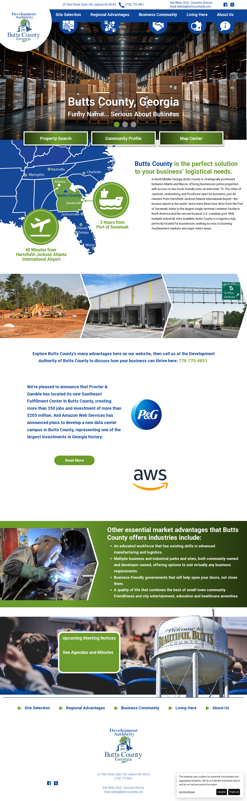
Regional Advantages (109, 15)
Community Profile (123, 138)
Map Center (191, 138)
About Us (225, 15)
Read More (74, 460)
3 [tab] (132, 124)
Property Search (56, 138)
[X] (232, 4)
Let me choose (187, 792)
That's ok (234, 792)
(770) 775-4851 (134, 4)
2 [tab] (123, 124)
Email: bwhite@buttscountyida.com (190, 6)
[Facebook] (225, 4)
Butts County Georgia (24, 28)
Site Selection (68, 15)
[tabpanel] (123, 81)
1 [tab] (115, 124)
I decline (221, 792)
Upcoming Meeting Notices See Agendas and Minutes (89, 645)
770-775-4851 (193, 360)
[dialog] (210, 785)
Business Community (158, 15)
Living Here (197, 15)
